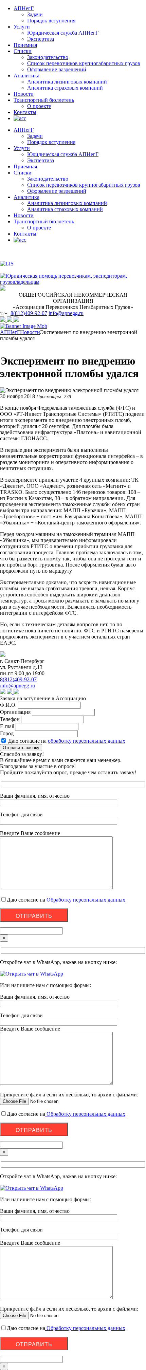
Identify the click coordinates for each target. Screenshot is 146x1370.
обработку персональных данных (86, 741)
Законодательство (47, 57)
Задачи (35, 14)
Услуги (22, 27)
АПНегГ (24, 8)
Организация (15, 712)
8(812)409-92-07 (29, 313)
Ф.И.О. (8, 705)
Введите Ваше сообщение (30, 1029)
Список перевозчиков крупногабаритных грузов (83, 63)
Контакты (25, 112)
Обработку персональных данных (85, 900)
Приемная (25, 45)
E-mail (7, 726)
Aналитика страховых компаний (65, 88)
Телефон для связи (21, 1015)
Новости (24, 94)
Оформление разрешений (56, 69)
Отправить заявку (21, 747)
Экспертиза (40, 39)
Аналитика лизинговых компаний (67, 82)
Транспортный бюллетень (44, 100)
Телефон (10, 719)
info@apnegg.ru (66, 313)
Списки (23, 51)
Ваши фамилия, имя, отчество (35, 997)
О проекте (39, 106)
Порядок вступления (51, 20)
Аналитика (26, 75)
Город (7, 733)
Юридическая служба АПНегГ (62, 33)
